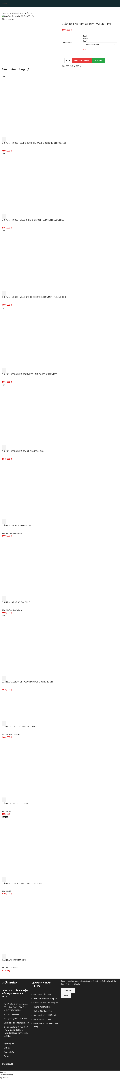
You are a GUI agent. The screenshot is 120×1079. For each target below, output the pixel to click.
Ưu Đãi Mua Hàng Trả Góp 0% (45, 998)
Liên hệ (7, 1048)
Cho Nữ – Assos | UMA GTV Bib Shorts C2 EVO (23, 451)
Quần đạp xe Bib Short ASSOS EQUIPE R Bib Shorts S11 (27, 682)
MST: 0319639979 (11, 1014)
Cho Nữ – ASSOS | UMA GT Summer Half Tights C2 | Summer (29, 374)
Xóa (84, 49)
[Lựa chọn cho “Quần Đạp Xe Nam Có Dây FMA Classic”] (4, 723)
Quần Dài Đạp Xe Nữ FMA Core (16, 602)
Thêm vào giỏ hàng (81, 60)
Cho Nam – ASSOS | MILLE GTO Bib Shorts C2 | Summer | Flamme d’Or (34, 297)
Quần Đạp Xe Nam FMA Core (15, 804)
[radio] (100, 36)
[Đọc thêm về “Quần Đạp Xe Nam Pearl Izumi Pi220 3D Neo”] (4, 879)
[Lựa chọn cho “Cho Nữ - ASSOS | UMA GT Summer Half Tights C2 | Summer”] (4, 370)
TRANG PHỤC (17, 13)
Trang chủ (5, 13)
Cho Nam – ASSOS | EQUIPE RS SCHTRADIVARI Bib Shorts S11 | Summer (34, 143)
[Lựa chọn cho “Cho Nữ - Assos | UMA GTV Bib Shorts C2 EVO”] (4, 447)
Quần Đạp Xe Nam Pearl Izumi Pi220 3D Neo (22, 883)
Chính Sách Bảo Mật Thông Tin (46, 1003)
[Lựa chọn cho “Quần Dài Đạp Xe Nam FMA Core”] (4, 521)
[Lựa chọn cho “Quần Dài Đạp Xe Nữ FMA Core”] (4, 598)
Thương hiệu (9, 1052)
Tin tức (6, 1056)
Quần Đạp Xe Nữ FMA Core (14, 960)
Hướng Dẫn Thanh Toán (43, 1011)
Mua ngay (99, 60)
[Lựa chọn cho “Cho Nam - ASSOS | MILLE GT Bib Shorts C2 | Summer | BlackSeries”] (4, 216)
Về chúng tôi (9, 1044)
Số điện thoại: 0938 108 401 (15, 1019)
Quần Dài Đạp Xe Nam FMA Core (16, 525)
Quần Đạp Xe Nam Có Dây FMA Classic (19, 727)
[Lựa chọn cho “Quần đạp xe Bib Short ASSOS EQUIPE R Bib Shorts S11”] (4, 678)
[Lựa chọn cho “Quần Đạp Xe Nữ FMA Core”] (4, 956)
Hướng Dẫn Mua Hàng (42, 1007)
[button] (4, 799)
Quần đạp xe (30, 13)
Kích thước (68, 42)
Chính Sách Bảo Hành (42, 994)
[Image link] (70, 1001)
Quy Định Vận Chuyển (42, 1019)
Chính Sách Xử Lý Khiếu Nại (45, 1015)
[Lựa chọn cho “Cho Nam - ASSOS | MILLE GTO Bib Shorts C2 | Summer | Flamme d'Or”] (4, 293)
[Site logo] (60, 3)
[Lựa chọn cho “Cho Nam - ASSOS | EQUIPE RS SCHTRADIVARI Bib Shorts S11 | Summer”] (4, 139)
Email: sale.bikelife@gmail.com (16, 1023)
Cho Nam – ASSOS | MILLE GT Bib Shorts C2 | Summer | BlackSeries (33, 220)
